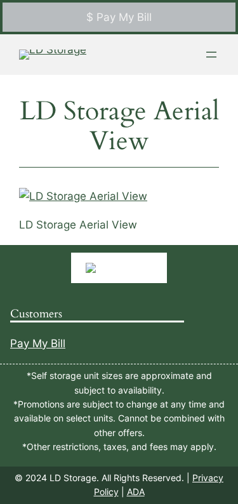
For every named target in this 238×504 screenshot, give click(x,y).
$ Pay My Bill (119, 17)
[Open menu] (211, 54)
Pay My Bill (37, 343)
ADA (136, 491)
